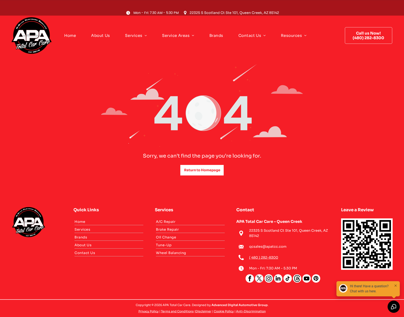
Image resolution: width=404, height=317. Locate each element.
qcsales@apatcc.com (267, 246)
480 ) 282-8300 (264, 257)
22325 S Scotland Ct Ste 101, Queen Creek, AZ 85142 (234, 13)
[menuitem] (71, 35)
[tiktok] (287, 279)
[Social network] (297, 279)
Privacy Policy (148, 311)
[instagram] (268, 279)
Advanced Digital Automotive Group (239, 305)
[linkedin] (278, 279)
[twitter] (259, 279)
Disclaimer (203, 311)
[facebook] (250, 279)
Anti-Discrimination (251, 311)
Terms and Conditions (177, 311)
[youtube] (306, 279)
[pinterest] (316, 279)
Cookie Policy (224, 311)
